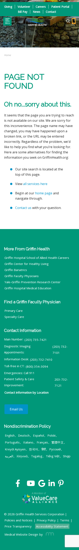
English (10, 435)
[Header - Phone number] (74, 21)
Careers (41, 7)
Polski (51, 435)
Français (42, 442)
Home (7, 55)
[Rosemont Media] (49, 534)
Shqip (66, 456)
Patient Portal (60, 7)
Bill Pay (22, 12)
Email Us (16, 409)
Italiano (28, 442)
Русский (55, 449)
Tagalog (36, 456)
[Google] (42, 485)
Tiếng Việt (53, 456)
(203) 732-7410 (41, 359)
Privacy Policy (46, 520)
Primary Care (13, 311)
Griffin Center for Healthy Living (26, 264)
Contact (51, 12)
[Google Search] (66, 21)
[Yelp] (61, 485)
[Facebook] (18, 485)
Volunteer (24, 7)
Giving (8, 7)
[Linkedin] (52, 485)
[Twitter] (23, 485)
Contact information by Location (26, 392)
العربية (9, 456)
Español (38, 435)
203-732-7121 (61, 382)
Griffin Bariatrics (15, 270)
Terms (64, 520)
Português (12, 442)
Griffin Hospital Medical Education (27, 288)
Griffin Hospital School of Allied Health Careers (36, 258)
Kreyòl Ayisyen (15, 449)
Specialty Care (14, 317)
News (36, 12)
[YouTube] (31, 485)
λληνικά (22, 456)
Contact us (23, 208)
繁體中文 (57, 442)
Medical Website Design (21, 534)
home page (43, 193)
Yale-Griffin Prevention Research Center (32, 282)
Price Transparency (18, 526)
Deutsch (24, 435)
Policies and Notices (18, 520)
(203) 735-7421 (36, 340)
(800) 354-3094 (37, 366)
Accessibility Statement (52, 526)
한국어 (33, 449)
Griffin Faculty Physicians (21, 276)
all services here (35, 184)
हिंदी (44, 449)
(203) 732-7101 (59, 349)
